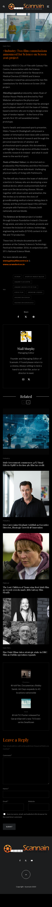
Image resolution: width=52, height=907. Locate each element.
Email (5, 801)
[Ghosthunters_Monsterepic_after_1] (26, 431)
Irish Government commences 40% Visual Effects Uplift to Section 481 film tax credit (23, 463)
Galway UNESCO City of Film (25, 287)
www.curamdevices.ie (14, 264)
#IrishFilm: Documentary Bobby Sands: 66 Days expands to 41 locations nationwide (26, 687)
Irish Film (7, 46)
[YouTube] (32, 861)
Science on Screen (22, 297)
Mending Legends (35, 292)
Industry (6, 458)
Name (6, 789)
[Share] (18, 317)
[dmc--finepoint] (26, 621)
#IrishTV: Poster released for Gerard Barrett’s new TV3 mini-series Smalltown (26, 717)
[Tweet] (26, 317)
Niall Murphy (26, 349)
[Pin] (34, 317)
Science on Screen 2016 (24, 302)
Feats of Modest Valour (35, 276)
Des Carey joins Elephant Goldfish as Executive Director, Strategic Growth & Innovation (26, 526)
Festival (6, 583)
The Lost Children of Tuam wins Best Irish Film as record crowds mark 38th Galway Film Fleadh (26, 590)
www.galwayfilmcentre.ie (15, 260)
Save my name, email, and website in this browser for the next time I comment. (25, 815)
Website (31, 801)
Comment (7, 755)
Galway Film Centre (22, 282)
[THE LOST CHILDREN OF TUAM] (26, 556)
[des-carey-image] (26, 494)
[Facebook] (20, 861)
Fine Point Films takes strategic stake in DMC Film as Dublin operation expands (25, 653)
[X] (26, 861)
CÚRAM (18, 276)
